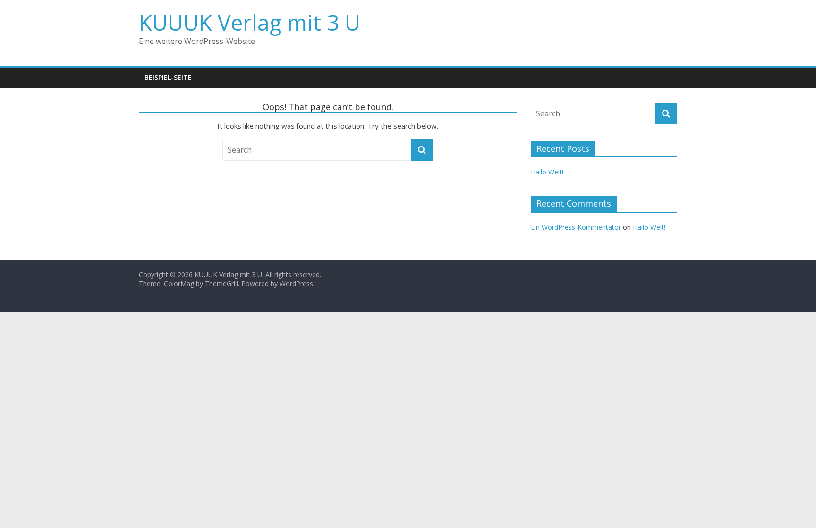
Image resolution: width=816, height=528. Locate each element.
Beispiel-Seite (168, 77)
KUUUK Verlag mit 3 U (249, 22)
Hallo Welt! (547, 171)
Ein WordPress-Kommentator (576, 227)
